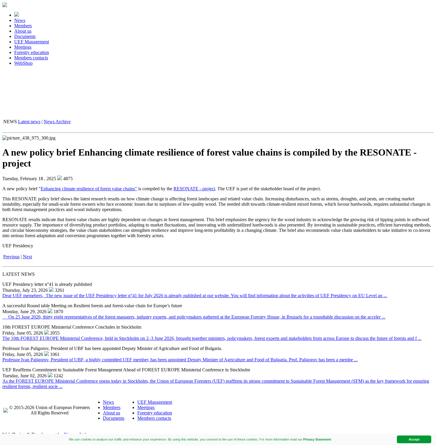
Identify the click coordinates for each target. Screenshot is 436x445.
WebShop (23, 63)
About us (22, 31)
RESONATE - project (194, 188)
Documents (25, 36)
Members (23, 25)
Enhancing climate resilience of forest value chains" (89, 188)
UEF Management (31, 41)
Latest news (29, 121)
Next (27, 256)
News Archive (57, 121)
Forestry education (31, 52)
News (19, 20)
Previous (11, 256)
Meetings (22, 47)
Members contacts (31, 57)
